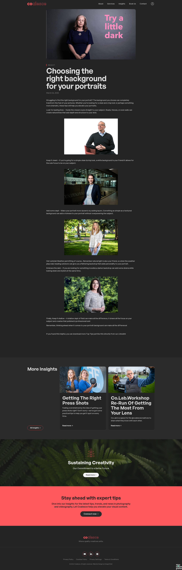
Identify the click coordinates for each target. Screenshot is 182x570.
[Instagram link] (97, 554)
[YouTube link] (84, 554)
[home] (36, 4)
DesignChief (108, 564)
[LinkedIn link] (91, 554)
